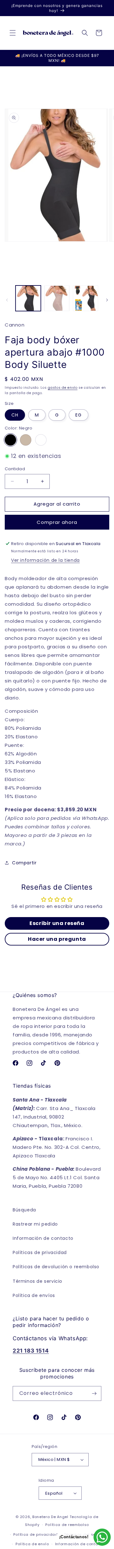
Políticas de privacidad (40, 1252)
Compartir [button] (24, 863)
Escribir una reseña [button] (56, 923)
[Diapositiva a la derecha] (107, 300)
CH (14, 415)
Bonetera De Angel (50, 1516)
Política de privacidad (35, 1534)
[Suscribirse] (94, 1393)
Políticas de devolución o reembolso (56, 1267)
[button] (13, 33)
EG (78, 415)
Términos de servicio (37, 1281)
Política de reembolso (67, 1524)
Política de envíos (34, 1295)
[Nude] (25, 440)
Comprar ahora (57, 522)
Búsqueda (24, 1210)
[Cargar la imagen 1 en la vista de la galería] (28, 298)
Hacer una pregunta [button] (57, 939)
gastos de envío (63, 387)
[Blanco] (41, 440)
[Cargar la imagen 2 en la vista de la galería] (56, 298)
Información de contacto (43, 1238)
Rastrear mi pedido (35, 1224)
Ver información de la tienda (45, 560)
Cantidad (15, 469)
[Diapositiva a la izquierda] (7, 300)
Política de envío (32, 1543)
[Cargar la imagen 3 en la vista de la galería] (85, 298)
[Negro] (10, 440)
